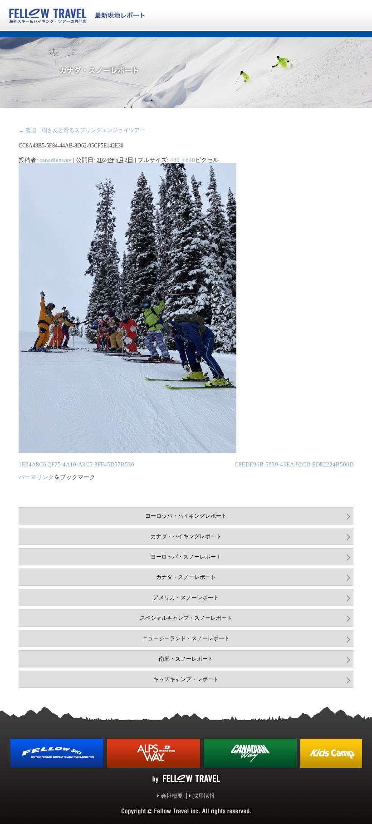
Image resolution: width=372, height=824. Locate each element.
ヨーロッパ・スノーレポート (186, 557)
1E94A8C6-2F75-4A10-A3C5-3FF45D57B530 (76, 464)
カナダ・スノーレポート (186, 577)
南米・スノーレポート (186, 659)
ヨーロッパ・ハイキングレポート (186, 516)
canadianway (55, 160)
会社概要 (172, 796)
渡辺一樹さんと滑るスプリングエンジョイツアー (82, 130)
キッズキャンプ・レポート (186, 679)
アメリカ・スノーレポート (186, 597)
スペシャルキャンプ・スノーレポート (186, 618)
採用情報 (204, 796)
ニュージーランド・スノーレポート (186, 638)
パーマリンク (36, 477)
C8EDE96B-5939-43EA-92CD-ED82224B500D (294, 464)
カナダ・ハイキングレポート (186, 536)
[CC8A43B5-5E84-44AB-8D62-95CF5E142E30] (127, 451)
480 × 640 (182, 160)
